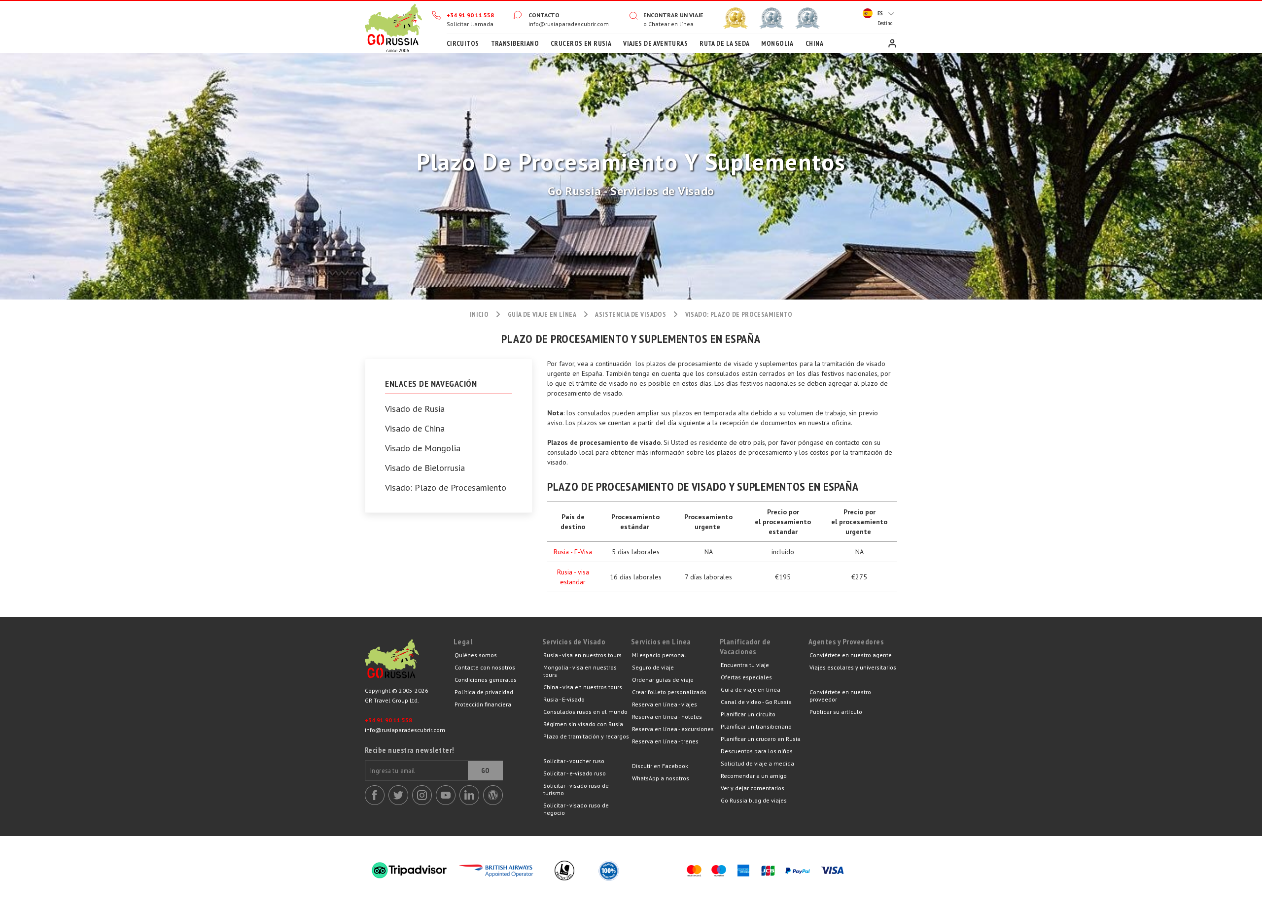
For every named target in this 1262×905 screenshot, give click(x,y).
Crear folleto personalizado (669, 692)
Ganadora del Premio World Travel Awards (735, 18)
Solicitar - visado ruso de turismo (576, 789)
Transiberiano (515, 43)
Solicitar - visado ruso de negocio (576, 809)
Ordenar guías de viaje (663, 679)
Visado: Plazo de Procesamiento (445, 488)
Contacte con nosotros (485, 667)
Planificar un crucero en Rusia (761, 738)
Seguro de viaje (653, 667)
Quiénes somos (476, 655)
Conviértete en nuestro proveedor (840, 695)
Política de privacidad (484, 692)
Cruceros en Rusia (581, 43)
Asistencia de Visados (630, 314)
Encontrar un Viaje (673, 15)
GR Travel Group (409, 661)
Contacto (544, 15)
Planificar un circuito (748, 714)
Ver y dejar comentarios (752, 788)
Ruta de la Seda (724, 43)
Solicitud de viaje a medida (757, 763)
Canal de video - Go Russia (756, 701)
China (814, 43)
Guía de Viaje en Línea (542, 314)
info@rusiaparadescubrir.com (568, 24)
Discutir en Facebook (660, 766)
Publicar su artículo (835, 711)
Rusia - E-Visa (573, 551)
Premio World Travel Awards (771, 18)
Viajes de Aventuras (655, 43)
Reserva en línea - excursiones (673, 729)
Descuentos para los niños (757, 751)
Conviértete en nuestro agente (850, 655)
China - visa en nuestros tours (582, 687)
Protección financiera (483, 704)
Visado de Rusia (415, 409)
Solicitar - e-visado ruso (574, 773)
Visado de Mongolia (422, 448)
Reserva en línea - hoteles (667, 716)
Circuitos (463, 43)
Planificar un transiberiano (756, 726)
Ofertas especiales (746, 677)
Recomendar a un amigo (754, 775)
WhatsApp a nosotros (660, 778)
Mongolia (777, 43)
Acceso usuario (892, 43)
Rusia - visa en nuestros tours (582, 655)
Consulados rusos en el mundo (585, 711)
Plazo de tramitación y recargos (586, 736)
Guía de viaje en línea (750, 689)
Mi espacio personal (659, 655)
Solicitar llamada (470, 24)
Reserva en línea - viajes (664, 704)
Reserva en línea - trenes (665, 741)
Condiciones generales (486, 679)
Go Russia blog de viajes (754, 800)
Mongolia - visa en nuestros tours (580, 671)
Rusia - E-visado (564, 699)
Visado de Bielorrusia (425, 468)
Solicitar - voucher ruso (573, 761)
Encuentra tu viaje (745, 665)
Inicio (393, 27)
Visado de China (415, 429)
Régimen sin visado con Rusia (583, 724)
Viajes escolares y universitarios (852, 667)
